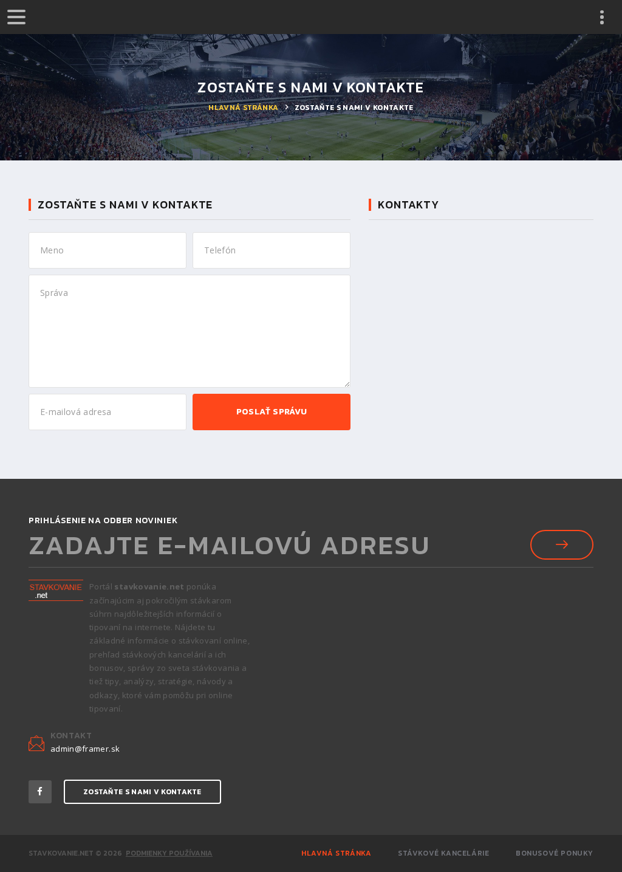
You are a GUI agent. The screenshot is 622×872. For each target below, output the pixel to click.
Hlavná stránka (243, 107)
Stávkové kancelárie (443, 853)
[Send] (561, 545)
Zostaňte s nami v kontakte (142, 791)
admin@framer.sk (85, 749)
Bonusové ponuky (554, 853)
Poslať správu (271, 411)
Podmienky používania (169, 853)
